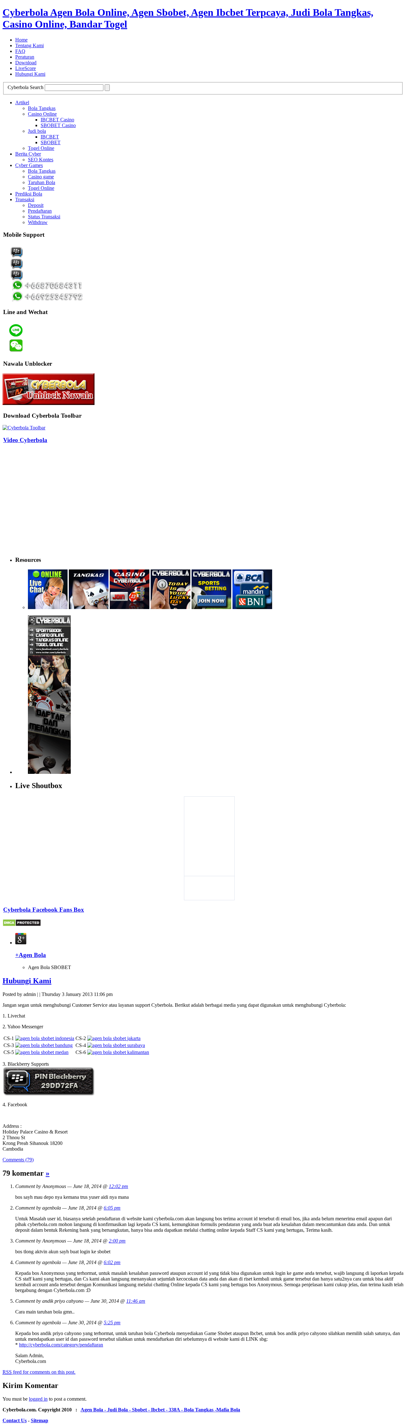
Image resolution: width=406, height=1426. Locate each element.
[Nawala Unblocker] (49, 403)
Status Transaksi (44, 216)
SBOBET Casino (58, 125)
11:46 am (135, 1301)
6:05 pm (112, 1208)
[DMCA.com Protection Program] (22, 925)
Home (21, 39)
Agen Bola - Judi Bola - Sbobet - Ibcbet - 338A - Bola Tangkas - (148, 1409)
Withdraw (38, 222)
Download (25, 62)
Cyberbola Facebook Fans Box (43, 909)
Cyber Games (29, 165)
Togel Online (41, 148)
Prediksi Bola (28, 193)
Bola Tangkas (42, 108)
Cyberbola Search (25, 87)
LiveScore (25, 68)
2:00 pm (117, 1240)
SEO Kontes (40, 159)
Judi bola (37, 131)
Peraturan (24, 57)
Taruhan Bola (41, 182)
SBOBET (51, 142)
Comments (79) (18, 1159)
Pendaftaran (40, 211)
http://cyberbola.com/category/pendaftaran (61, 1344)
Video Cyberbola (25, 440)
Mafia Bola (228, 1409)
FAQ (20, 51)
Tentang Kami (29, 45)
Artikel (22, 102)
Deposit (35, 205)
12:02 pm (118, 1186)
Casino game (41, 176)
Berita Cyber (28, 154)
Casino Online (42, 114)
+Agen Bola (30, 955)
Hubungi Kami (30, 74)
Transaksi (24, 199)
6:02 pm (112, 1262)
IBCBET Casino (57, 119)
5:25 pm (112, 1322)
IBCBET (50, 136)
